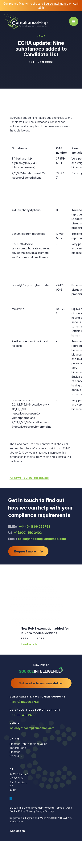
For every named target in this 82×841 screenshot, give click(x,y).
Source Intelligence (56, 3)
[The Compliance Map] (26, 21)
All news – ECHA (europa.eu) (29, 477)
